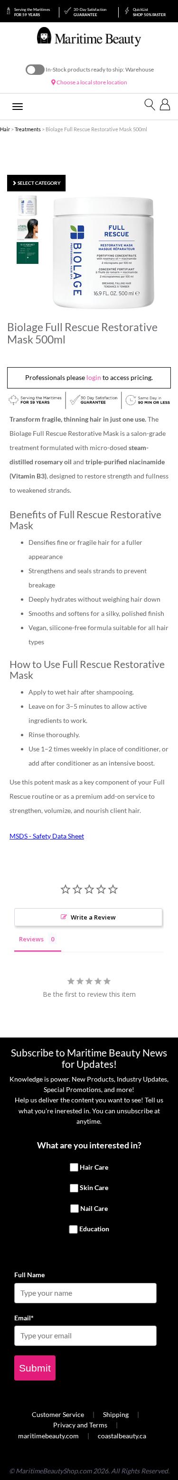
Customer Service (58, 1414)
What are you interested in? (89, 1145)
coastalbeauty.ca (122, 1436)
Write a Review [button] (93, 917)
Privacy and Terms (80, 1425)
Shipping (116, 1414)
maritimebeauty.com (48, 1436)
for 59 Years (32, 12)
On (35, 69)
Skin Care (94, 1187)
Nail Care (94, 1208)
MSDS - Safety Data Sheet (46, 836)
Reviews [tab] (31, 939)
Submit (35, 1368)
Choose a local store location (91, 82)
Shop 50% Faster (149, 12)
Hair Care (94, 1167)
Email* (24, 1318)
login (93, 377)
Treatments (28, 129)
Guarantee (90, 12)
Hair (5, 129)
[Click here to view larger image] (103, 253)
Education (94, 1229)
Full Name (29, 1275)
